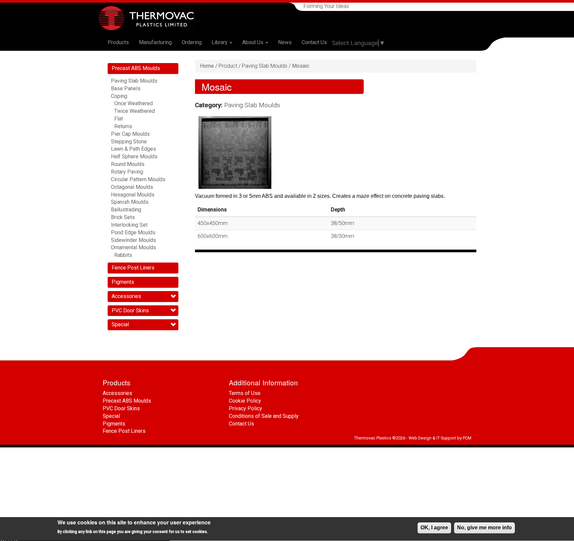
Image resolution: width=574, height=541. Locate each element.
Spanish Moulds (129, 202)
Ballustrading (126, 209)
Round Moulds (127, 164)
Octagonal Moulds (132, 187)
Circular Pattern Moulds (138, 179)
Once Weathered (133, 103)
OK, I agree (434, 527)
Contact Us (314, 42)
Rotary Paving (127, 172)
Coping (119, 96)
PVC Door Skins (130, 310)
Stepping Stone (129, 141)
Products (118, 42)
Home (207, 66)
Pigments (123, 282)
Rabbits (123, 255)
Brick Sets (123, 217)
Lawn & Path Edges (133, 149)
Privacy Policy (245, 408)
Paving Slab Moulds (134, 81)
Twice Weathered (134, 111)
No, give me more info (484, 527)
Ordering (192, 42)
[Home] (149, 18)
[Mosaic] (235, 152)
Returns (123, 126)
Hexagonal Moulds (132, 195)
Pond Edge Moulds (133, 232)
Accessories (126, 296)
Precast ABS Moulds (136, 68)
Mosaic (300, 66)
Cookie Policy (245, 401)
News (285, 42)
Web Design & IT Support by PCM (440, 437)
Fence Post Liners (133, 268)
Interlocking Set (129, 225)
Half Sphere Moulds (134, 156)
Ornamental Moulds (133, 247)
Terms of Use (244, 393)
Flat (118, 119)
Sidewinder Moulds (133, 240)
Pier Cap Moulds (130, 134)
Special (120, 324)
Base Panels (126, 88)
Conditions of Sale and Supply (264, 416)
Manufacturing (155, 42)
